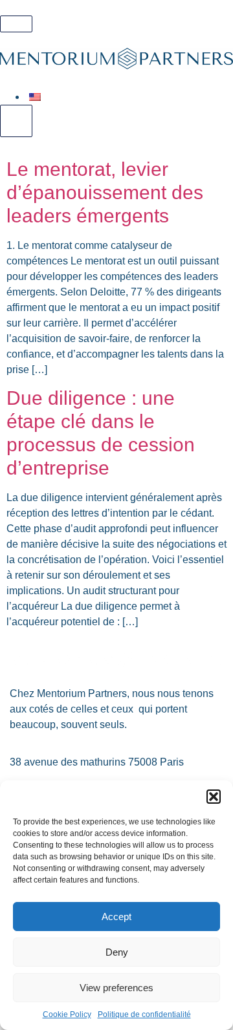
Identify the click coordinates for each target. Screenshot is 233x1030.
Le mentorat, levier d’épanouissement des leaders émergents (104, 192)
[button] (213, 796)
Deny (116, 952)
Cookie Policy (67, 1014)
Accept (116, 916)
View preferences (116, 987)
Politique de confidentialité (144, 1014)
